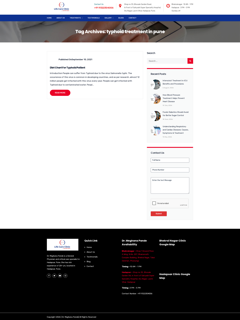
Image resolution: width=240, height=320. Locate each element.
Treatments (75, 18)
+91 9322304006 (145, 293)
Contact (132, 18)
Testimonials (94, 18)
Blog (88, 261)
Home (49, 18)
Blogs (121, 18)
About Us (60, 18)
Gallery (108, 18)
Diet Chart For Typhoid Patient (67, 67)
